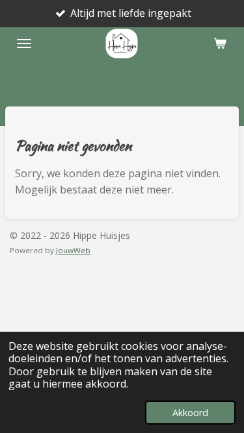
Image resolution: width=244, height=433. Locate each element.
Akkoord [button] (190, 412)
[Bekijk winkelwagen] (220, 43)
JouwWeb (73, 250)
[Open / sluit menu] (24, 43)
